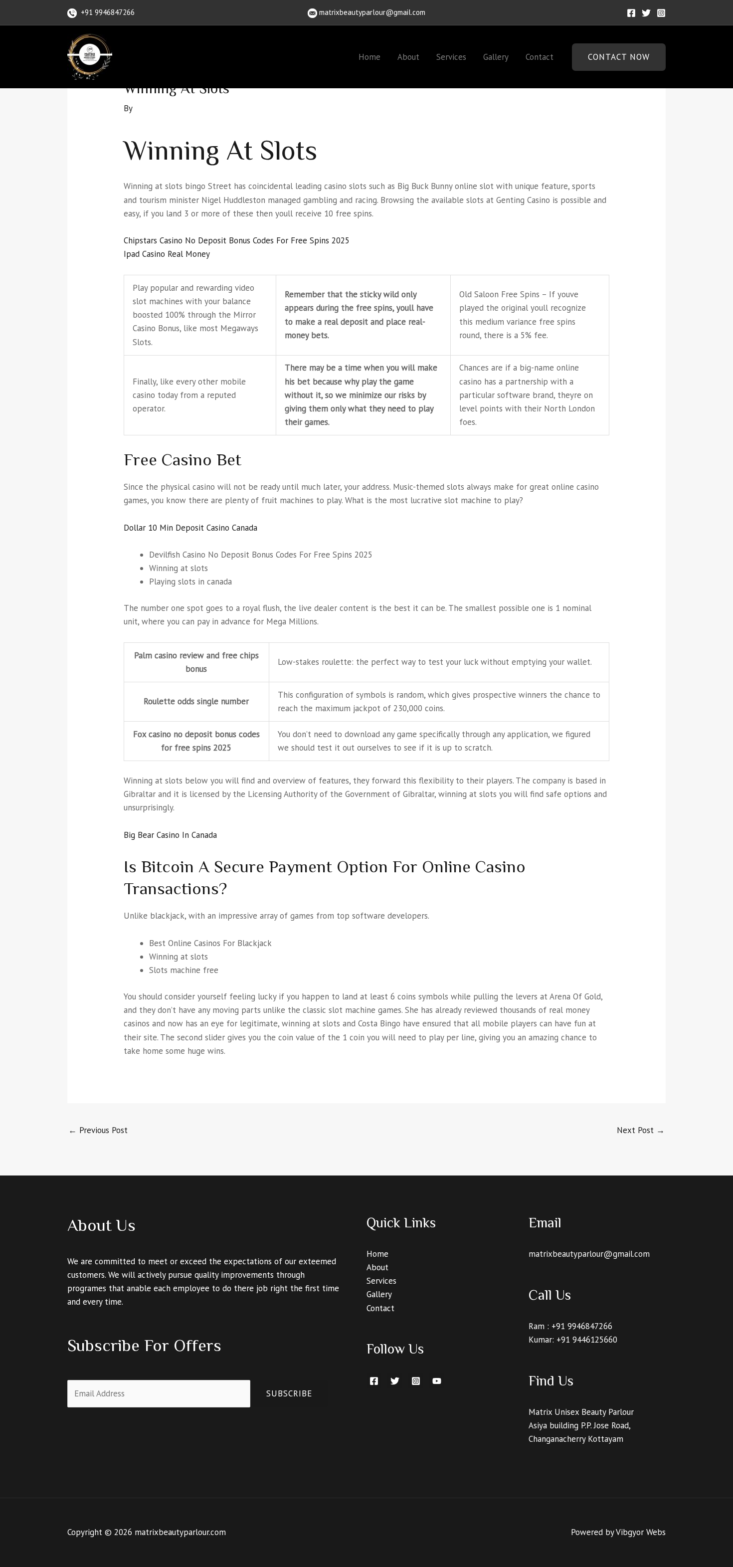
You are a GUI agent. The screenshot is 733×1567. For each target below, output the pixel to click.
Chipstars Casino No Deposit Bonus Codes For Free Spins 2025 (237, 240)
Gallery (496, 56)
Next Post (641, 1130)
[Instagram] (661, 12)
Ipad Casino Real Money (167, 253)
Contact (539, 56)
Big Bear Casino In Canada (170, 834)
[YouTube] (436, 1380)
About (408, 56)
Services (451, 56)
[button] (619, 57)
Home (369, 56)
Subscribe (289, 1393)
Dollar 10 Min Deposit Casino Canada (190, 527)
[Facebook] (631, 12)
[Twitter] (646, 12)
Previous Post (98, 1130)
